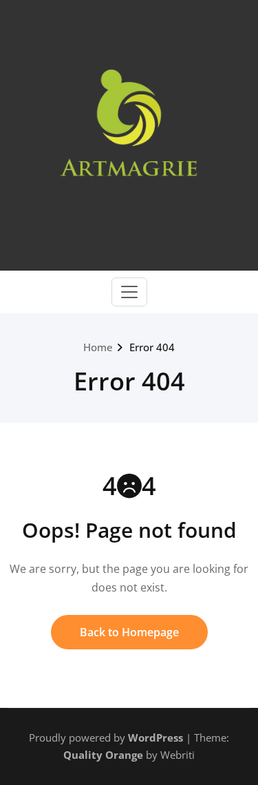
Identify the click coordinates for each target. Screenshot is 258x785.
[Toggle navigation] (129, 292)
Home (98, 347)
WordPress (155, 737)
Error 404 (152, 347)
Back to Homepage (129, 632)
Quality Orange (103, 755)
